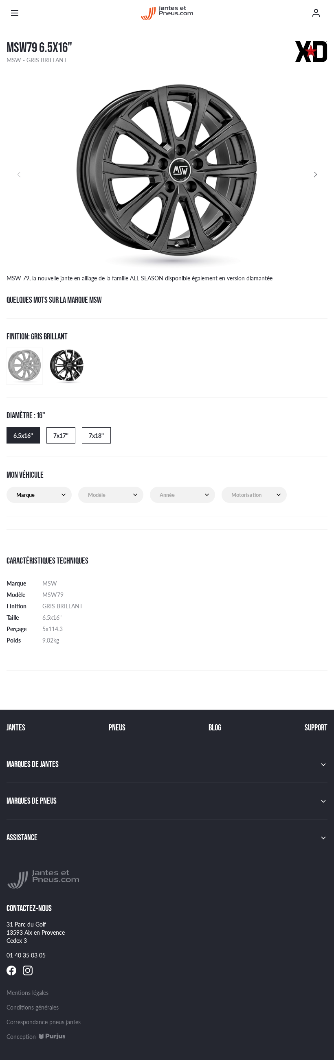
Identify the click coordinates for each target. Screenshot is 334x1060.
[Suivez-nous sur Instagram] (28, 970)
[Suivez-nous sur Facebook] (11, 970)
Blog (215, 727)
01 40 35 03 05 (26, 955)
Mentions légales (27, 992)
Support (316, 727)
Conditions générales (33, 1007)
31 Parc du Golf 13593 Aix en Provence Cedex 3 (36, 932)
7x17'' (60, 435)
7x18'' (96, 435)
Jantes (16, 727)
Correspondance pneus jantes (44, 1022)
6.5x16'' (23, 435)
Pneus (117, 727)
